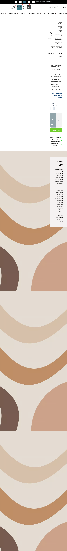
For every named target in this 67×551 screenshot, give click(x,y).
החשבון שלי (22, 7)
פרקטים (23, 13)
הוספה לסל (56, 130)
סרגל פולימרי (12, 13)
